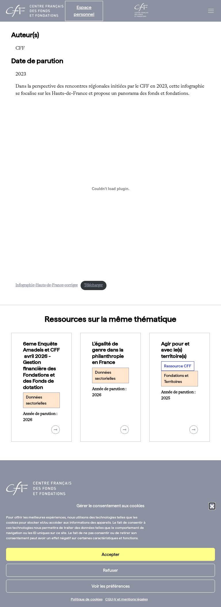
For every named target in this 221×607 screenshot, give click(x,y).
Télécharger (93, 285)
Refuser (110, 570)
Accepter (110, 554)
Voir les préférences (111, 586)
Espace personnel (84, 11)
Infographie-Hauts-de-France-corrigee (47, 285)
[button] (212, 506)
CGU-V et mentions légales (126, 599)
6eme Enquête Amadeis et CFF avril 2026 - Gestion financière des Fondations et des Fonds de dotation (41, 365)
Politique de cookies (86, 599)
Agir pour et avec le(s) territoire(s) (175, 350)
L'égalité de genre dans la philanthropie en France (108, 353)
